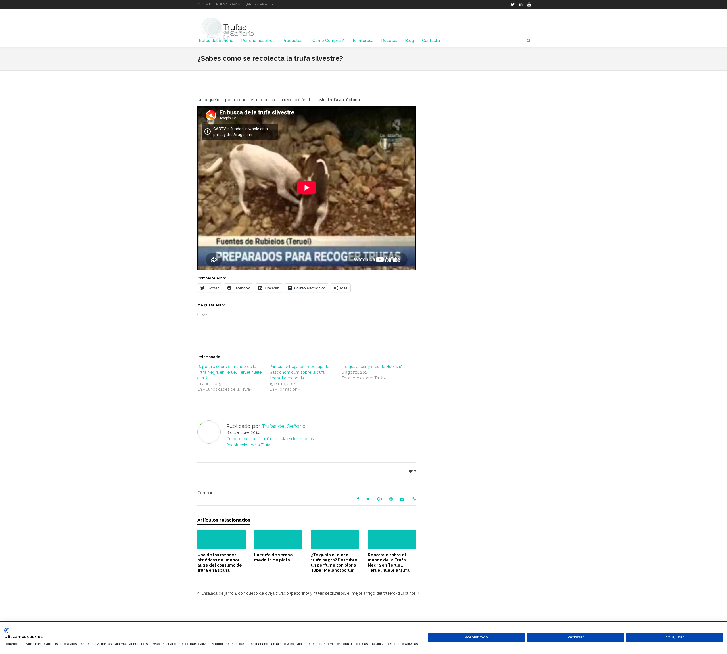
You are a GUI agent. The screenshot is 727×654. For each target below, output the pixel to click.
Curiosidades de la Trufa (248, 438)
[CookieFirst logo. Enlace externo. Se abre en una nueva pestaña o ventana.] (6, 630)
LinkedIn (520, 4)
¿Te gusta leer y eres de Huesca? (372, 366)
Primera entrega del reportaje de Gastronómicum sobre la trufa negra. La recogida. (299, 372)
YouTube (529, 4)
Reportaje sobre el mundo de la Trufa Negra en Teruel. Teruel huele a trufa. (229, 372)
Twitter (512, 4)
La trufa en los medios (293, 438)
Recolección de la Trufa (248, 445)
